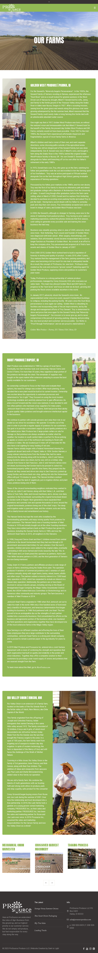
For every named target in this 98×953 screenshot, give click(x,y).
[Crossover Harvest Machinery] (16, 863)
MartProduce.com (43, 667)
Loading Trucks (40, 930)
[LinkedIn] (93, 948)
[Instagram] (90, 948)
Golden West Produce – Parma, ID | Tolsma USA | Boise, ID (53, 329)
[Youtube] (87, 948)
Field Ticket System (80, 845)
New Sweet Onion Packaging (46, 915)
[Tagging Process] (49, 859)
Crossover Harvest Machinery (14, 847)
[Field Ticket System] (82, 859)
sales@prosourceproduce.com (80, 919)
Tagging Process (45, 845)
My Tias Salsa (40, 923)
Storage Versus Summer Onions (46, 908)
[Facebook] (83, 948)
